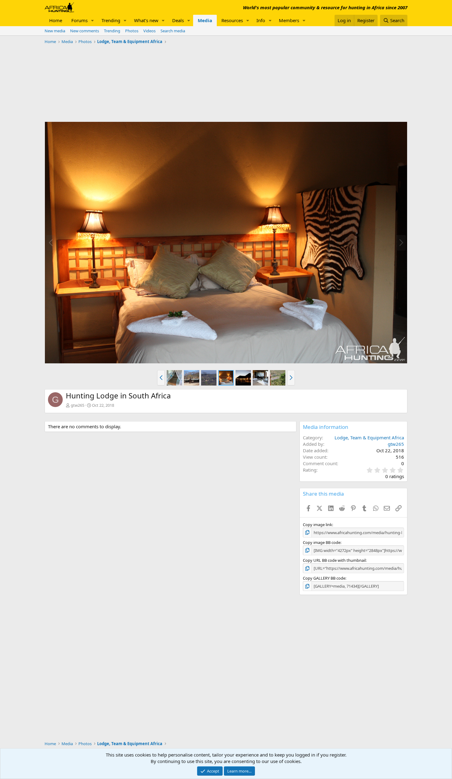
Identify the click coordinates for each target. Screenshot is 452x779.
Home (55, 20)
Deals (178, 20)
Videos (149, 31)
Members (289, 20)
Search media (173, 31)
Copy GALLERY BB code (324, 578)
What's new (146, 20)
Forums (79, 20)
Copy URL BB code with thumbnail (334, 560)
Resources (232, 20)
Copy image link (317, 524)
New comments (84, 31)
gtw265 (77, 405)
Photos (131, 31)
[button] (92, 20)
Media (205, 20)
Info (260, 20)
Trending (110, 20)
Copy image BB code (321, 542)
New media (55, 31)
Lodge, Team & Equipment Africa (369, 437)
